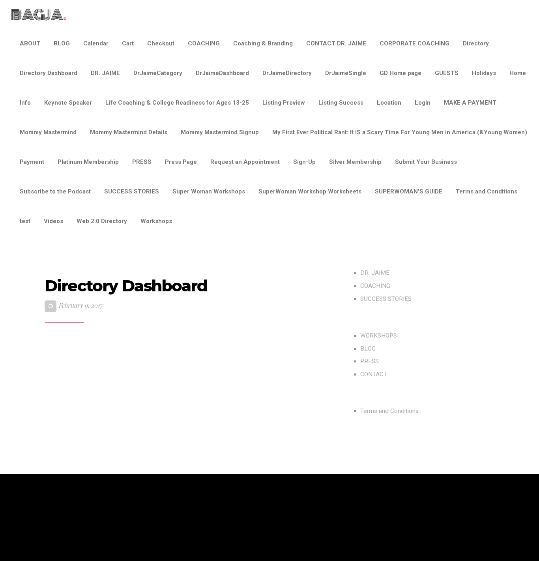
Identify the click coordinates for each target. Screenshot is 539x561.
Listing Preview (283, 102)
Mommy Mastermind (48, 132)
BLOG (62, 43)
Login (422, 102)
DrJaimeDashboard (222, 73)
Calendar (96, 43)
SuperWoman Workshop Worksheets (309, 191)
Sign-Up (304, 161)
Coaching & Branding (263, 43)
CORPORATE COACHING (414, 43)
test (25, 221)
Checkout (160, 43)
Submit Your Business (426, 161)
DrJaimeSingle (345, 73)
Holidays (484, 73)
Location (389, 102)
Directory (476, 43)
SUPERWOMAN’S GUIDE (408, 191)
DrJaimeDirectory (287, 73)
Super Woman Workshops (208, 191)
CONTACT (373, 374)
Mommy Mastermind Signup (220, 132)
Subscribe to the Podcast (55, 191)
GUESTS (447, 73)
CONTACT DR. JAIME (336, 43)
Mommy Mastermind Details (128, 132)
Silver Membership (355, 161)
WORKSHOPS (378, 335)
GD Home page (400, 73)
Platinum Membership (88, 161)
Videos (53, 221)
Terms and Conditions (486, 191)
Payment (32, 161)
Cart (128, 43)
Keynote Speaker (68, 102)
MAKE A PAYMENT (470, 102)
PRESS (142, 161)
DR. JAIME (105, 73)
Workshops (156, 221)
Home (517, 73)
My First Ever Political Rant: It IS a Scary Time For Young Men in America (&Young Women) (399, 132)
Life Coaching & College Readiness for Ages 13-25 (177, 102)
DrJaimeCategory (157, 73)
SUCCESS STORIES (131, 191)
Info (25, 102)
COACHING (204, 43)
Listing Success (340, 102)
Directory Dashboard (48, 73)
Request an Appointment (245, 161)
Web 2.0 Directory (102, 221)
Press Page (181, 161)
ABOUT (30, 43)
